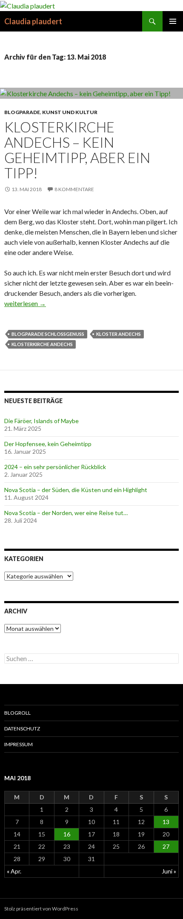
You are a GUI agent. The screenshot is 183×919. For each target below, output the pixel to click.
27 (166, 846)
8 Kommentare (74, 189)
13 (166, 821)
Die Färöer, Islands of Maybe (41, 420)
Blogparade (22, 112)
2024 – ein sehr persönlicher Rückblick (55, 466)
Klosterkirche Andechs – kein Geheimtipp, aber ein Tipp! (77, 149)
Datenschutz (22, 728)
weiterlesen (25, 303)
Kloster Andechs (118, 334)
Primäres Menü (173, 21)
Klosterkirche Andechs (42, 344)
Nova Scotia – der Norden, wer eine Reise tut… (66, 512)
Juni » (169, 871)
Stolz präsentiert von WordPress (41, 908)
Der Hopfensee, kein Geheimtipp (48, 443)
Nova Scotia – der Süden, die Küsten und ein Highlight (75, 489)
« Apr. (14, 871)
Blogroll (17, 713)
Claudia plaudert (33, 21)
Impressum (18, 744)
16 (66, 834)
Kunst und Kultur (69, 112)
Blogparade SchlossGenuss (47, 334)
